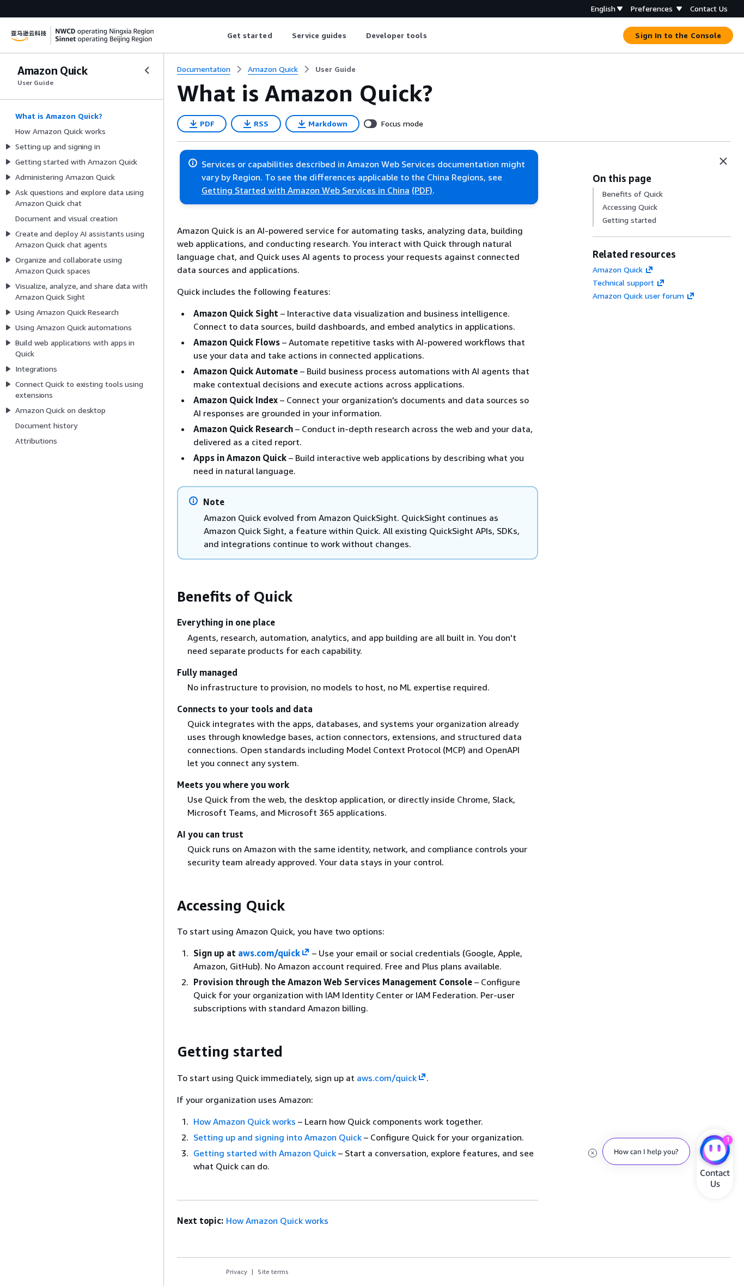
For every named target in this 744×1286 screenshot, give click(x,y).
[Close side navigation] (147, 70)
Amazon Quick (618, 269)
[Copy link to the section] (168, 596)
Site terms (273, 1271)
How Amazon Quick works (244, 1121)
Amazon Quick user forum (638, 295)
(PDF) (422, 190)
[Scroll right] (435, 35)
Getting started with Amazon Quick (264, 1153)
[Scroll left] (218, 35)
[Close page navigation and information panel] (723, 161)
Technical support (623, 282)
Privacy (236, 1271)
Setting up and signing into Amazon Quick (277, 1137)
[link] (335, 69)
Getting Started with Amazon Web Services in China (306, 190)
